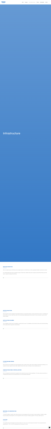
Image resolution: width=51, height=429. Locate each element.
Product (38, 2)
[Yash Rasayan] (3, 2)
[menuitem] (22, 2)
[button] (49, 2)
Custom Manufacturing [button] (32, 2)
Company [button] (26, 2)
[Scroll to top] (49, 427)
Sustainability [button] (42, 2)
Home (23, 2)
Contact (46, 2)
